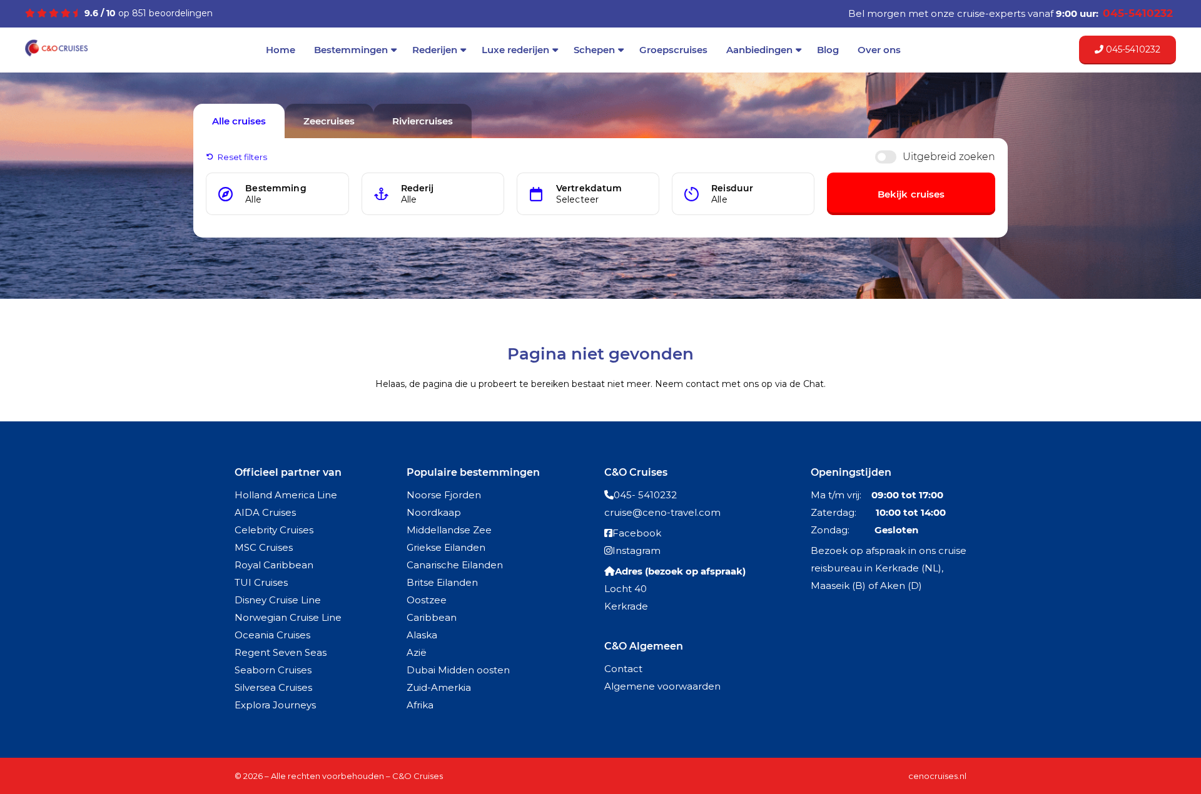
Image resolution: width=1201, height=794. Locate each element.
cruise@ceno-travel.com (662, 512)
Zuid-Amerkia (439, 687)
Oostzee (427, 600)
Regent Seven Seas (281, 652)
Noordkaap (434, 512)
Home (280, 50)
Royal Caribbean (274, 565)
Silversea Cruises (273, 687)
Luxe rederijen (515, 50)
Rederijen (434, 50)
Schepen (594, 50)
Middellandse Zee (449, 530)
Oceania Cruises (272, 635)
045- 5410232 (645, 495)
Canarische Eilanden (455, 565)
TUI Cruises (261, 582)
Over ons (879, 50)
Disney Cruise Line (278, 600)
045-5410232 (1131, 49)
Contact (623, 669)
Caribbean (432, 617)
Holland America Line (286, 495)
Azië (417, 652)
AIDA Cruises (265, 512)
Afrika (420, 705)
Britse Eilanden (442, 582)
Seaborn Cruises (273, 670)
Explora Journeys (275, 705)
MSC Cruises (264, 547)
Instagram (636, 550)
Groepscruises (673, 50)
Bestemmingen (351, 50)
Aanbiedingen (759, 50)
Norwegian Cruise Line (288, 617)
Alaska (422, 635)
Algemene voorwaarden (662, 686)
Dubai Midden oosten (458, 670)
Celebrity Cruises (274, 530)
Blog (828, 50)
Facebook (636, 533)
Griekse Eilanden (446, 547)
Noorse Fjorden (444, 495)
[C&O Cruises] (56, 54)
